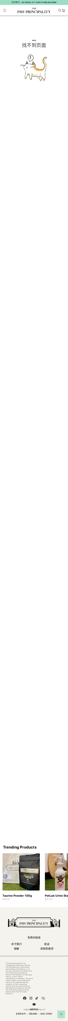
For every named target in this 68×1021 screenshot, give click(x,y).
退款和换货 (47, 949)
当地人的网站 (46, 1014)
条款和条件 (22, 1014)
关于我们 (16, 944)
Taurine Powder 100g (17, 895)
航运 (47, 944)
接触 (16, 949)
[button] (63, 10)
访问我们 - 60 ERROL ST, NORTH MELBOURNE (34, 3)
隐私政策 (34, 1014)
